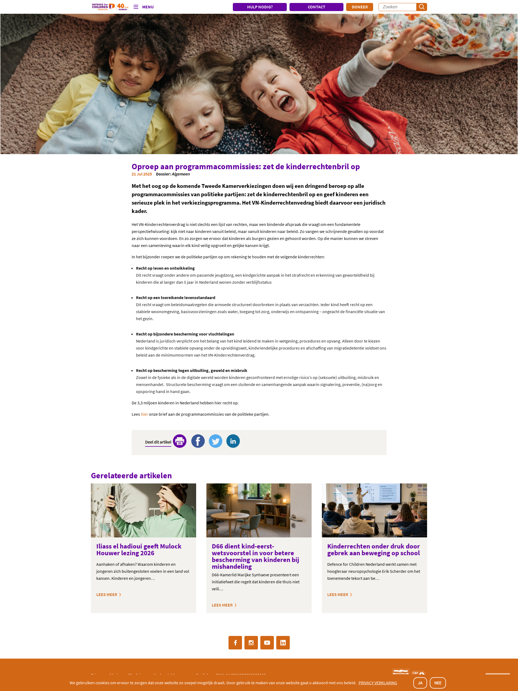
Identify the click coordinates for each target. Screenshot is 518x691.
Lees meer (106, 594)
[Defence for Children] (110, 7)
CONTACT (316, 6)
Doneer (360, 6)
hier (144, 414)
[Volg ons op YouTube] (267, 642)
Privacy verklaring (378, 682)
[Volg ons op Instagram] (251, 642)
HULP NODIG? (260, 6)
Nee (437, 682)
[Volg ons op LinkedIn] (283, 642)
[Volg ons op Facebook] (235, 642)
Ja (420, 682)
